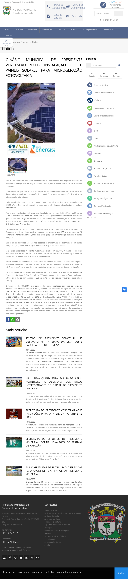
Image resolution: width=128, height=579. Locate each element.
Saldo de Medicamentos (104, 191)
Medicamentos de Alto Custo (106, 146)
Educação (73, 30)
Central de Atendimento (104, 92)
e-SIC (96, 131)
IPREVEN (48, 533)
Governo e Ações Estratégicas (56, 530)
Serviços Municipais (102, 206)
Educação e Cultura (52, 522)
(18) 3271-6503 (10, 542)
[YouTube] (20, 557)
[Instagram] (15, 557)
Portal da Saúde (100, 176)
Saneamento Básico (52, 542)
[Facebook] (10, 557)
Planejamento (50, 539)
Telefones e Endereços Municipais (100, 215)
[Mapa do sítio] (4, 557)
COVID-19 (61, 30)
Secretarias (32, 30)
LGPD (96, 138)
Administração (50, 510)
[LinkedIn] (26, 557)
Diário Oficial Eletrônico (104, 116)
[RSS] (32, 557)
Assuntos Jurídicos (52, 519)
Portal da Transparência (104, 183)
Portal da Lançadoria (102, 168)
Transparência (108, 30)
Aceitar (121, 573)
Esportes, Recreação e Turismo (57, 525)
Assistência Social (51, 516)
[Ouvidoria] (37, 557)
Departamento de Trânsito (105, 108)
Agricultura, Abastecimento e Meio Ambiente (63, 513)
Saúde (47, 545)
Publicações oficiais (90, 30)
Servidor (116, 76)
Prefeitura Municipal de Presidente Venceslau (24, 11)
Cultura (97, 100)
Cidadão (91, 76)
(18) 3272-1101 (10, 533)
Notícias (26, 42)
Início (6, 30)
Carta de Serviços (101, 85)
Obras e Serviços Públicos (55, 536)
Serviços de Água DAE (103, 198)
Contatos (8, 35)
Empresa (104, 76)
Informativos (47, 30)
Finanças (48, 527)
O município (18, 30)
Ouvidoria (98, 161)
